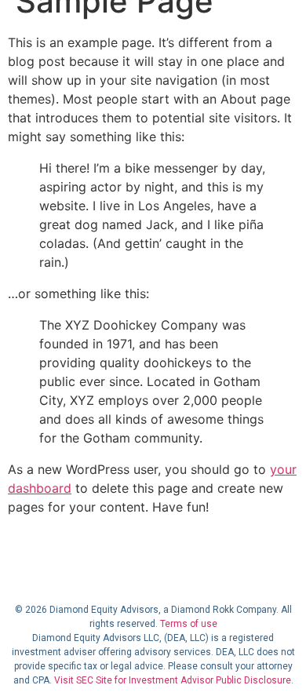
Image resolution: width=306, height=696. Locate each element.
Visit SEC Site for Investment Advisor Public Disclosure (172, 680)
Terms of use (188, 623)
